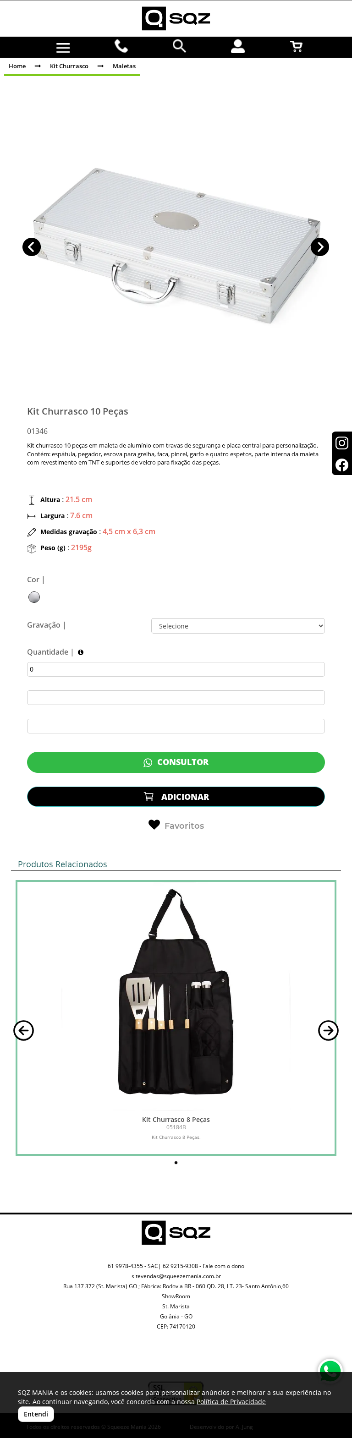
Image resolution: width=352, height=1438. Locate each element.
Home (17, 66)
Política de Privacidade (231, 1401)
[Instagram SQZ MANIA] (165, 1354)
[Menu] (63, 48)
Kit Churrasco (69, 66)
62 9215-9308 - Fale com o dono (203, 1266)
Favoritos (184, 826)
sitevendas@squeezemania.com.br (176, 1276)
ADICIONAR (184, 796)
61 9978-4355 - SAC (133, 1266)
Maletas (124, 66)
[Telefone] (122, 46)
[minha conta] (238, 46)
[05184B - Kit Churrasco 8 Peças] (176, 996)
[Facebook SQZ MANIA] (186, 1361)
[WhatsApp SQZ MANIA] (330, 1371)
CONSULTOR (182, 761)
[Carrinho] (296, 46)
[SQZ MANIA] (176, 18)
